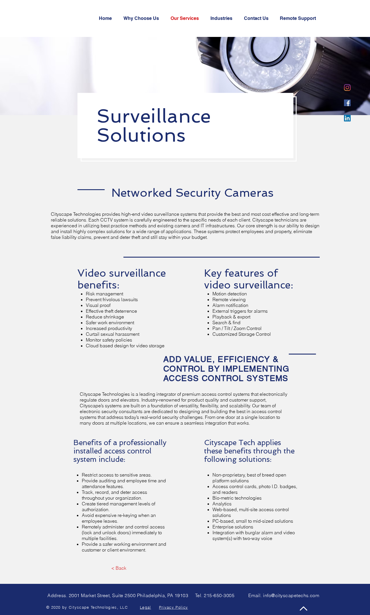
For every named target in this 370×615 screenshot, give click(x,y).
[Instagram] (347, 87)
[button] (257, 18)
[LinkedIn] (347, 118)
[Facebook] (347, 103)
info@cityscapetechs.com (291, 595)
